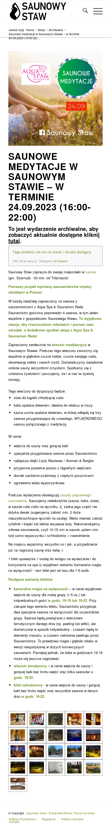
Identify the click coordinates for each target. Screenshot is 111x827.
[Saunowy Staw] (46, 11)
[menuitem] (82, 11)
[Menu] (95, 11)
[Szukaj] (82, 11)
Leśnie (90, 271)
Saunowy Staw (36, 813)
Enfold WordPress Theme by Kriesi (72, 813)
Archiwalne (60, 261)
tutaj (14, 240)
